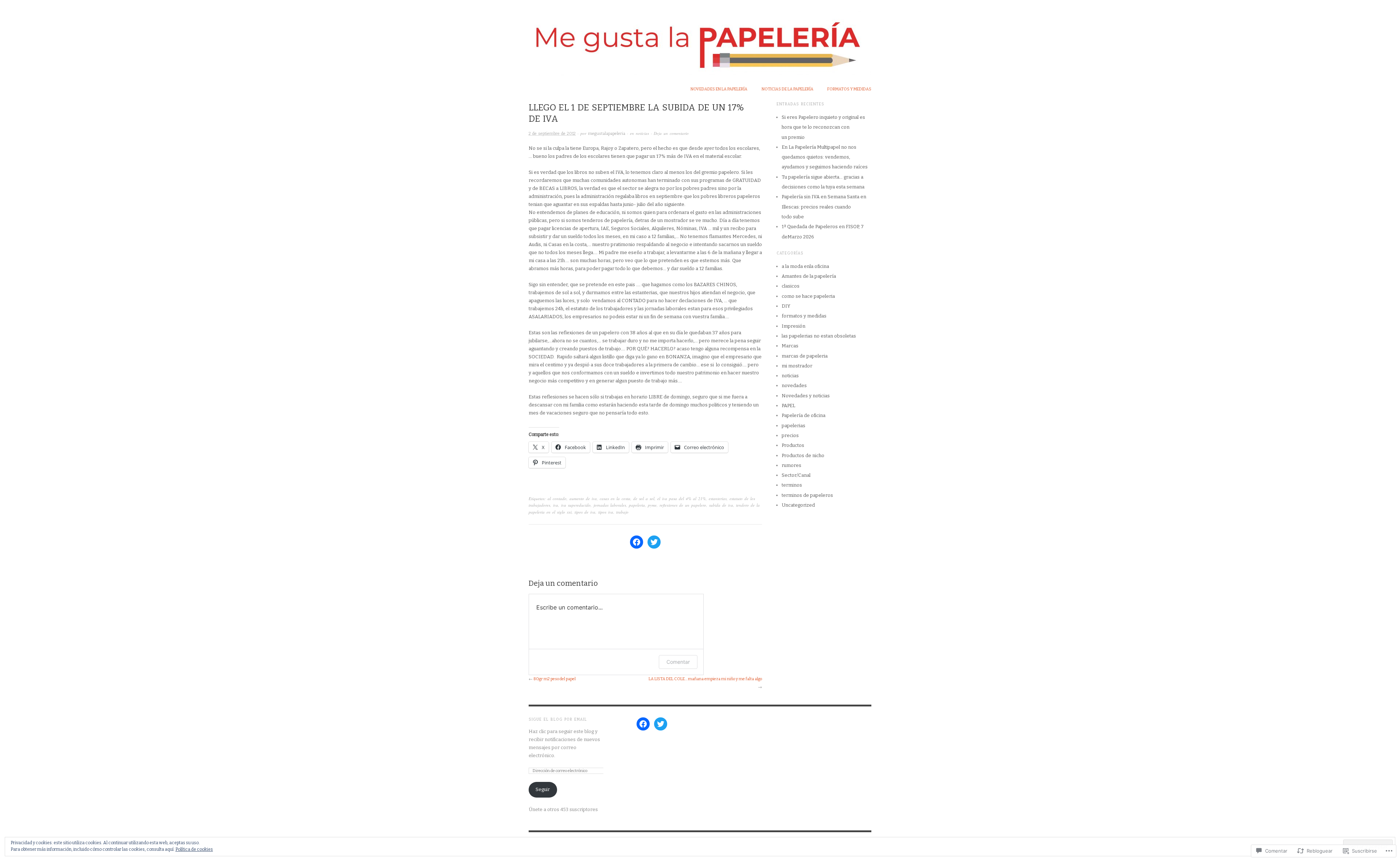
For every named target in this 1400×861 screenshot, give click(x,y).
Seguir (543, 789)
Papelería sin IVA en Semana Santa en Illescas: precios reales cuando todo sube (824, 206)
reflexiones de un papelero (683, 505)
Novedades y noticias (806, 395)
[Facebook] (636, 542)
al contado (557, 498)
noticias (642, 133)
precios (790, 435)
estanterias (718, 498)
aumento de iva (583, 498)
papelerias (793, 425)
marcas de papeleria (805, 356)
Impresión (793, 326)
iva (555, 505)
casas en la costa (615, 498)
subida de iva (721, 505)
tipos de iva (585, 512)
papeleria (637, 505)
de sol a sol (643, 498)
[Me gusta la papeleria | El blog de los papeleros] (700, 37)
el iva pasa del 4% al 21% (681, 498)
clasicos (791, 286)
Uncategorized (798, 505)
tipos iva (605, 512)
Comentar (678, 662)
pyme (652, 505)
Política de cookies (194, 849)
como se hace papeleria (808, 296)
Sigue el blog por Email (558, 719)
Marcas (790, 345)
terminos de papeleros (807, 495)
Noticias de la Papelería (787, 89)
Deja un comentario (671, 133)
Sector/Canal (796, 475)
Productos (793, 445)
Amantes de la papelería (809, 276)
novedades (794, 385)
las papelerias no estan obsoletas (819, 336)
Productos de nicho (803, 455)
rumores (791, 465)
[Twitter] (654, 542)
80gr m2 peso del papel (554, 679)
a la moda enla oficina (805, 266)
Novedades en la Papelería (719, 89)
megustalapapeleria (606, 133)
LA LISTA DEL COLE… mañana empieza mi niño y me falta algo (705, 679)
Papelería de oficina (803, 415)
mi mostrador (797, 366)
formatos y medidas (849, 89)
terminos (792, 485)
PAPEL (788, 405)
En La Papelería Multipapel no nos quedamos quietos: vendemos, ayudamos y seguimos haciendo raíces (825, 157)
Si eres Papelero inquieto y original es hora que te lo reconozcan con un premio (823, 127)
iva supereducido (576, 505)
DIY (786, 306)
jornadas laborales (610, 505)
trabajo (622, 512)
